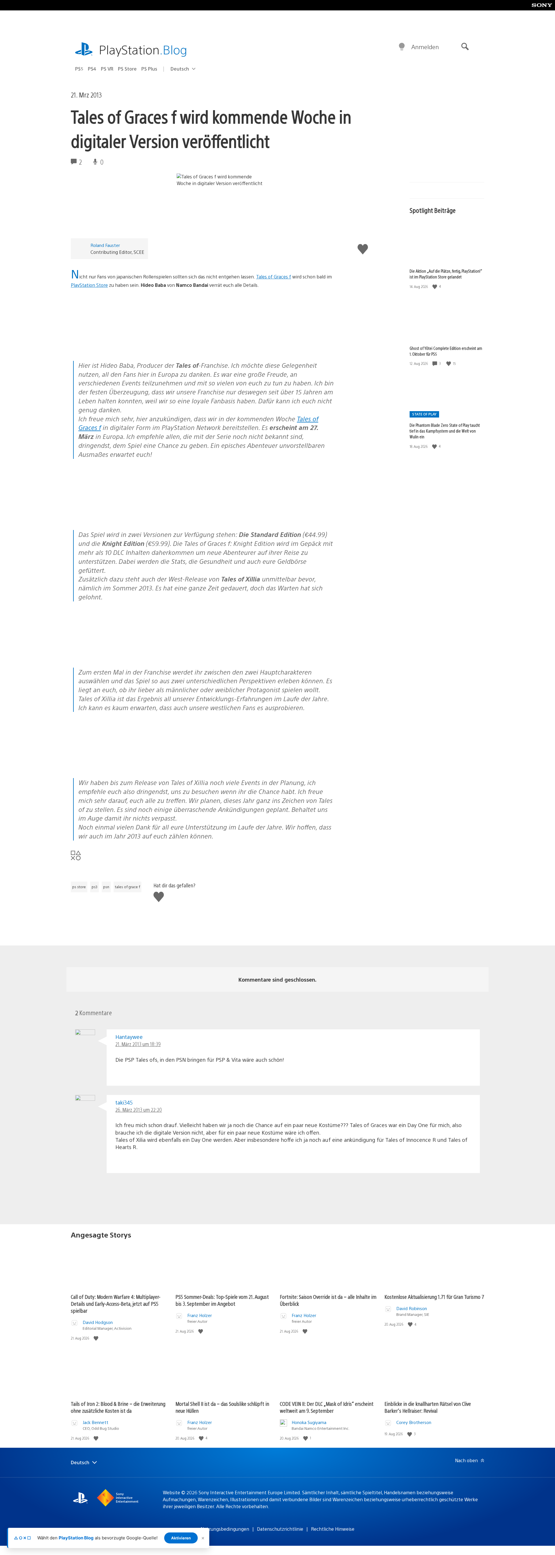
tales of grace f (127, 886)
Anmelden (425, 47)
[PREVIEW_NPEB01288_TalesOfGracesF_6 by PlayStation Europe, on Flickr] (115, 762)
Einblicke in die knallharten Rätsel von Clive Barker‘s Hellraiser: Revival (427, 1407)
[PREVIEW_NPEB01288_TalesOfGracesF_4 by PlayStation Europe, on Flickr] (115, 652)
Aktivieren (181, 1538)
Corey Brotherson (413, 1422)
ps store (79, 886)
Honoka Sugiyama (309, 1422)
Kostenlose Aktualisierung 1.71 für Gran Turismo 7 (434, 1296)
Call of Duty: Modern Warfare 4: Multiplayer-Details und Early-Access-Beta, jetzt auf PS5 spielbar (115, 1303)
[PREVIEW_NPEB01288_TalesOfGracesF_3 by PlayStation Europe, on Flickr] (115, 345)
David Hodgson (98, 1322)
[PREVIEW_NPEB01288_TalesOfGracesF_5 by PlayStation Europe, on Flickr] (115, 514)
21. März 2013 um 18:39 (138, 1044)
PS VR (107, 69)
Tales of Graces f (273, 277)
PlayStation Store (89, 285)
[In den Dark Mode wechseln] (402, 47)
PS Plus (149, 69)
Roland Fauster (105, 245)
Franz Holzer (199, 1315)
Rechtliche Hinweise (332, 1529)
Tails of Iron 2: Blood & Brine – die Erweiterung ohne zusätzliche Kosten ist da (118, 1407)
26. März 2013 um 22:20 (138, 1109)
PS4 (92, 69)
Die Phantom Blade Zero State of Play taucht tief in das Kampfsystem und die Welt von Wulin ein (445, 430)
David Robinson (411, 1308)
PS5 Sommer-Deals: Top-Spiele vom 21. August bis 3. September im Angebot (222, 1300)
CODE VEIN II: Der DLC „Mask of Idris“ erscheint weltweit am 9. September (326, 1407)
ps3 (94, 886)
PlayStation (143, 49)
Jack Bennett (95, 1422)
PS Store (127, 69)
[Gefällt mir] (435, 286)
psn (106, 886)
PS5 (79, 69)
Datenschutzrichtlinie (280, 1529)
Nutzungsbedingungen (225, 1529)
